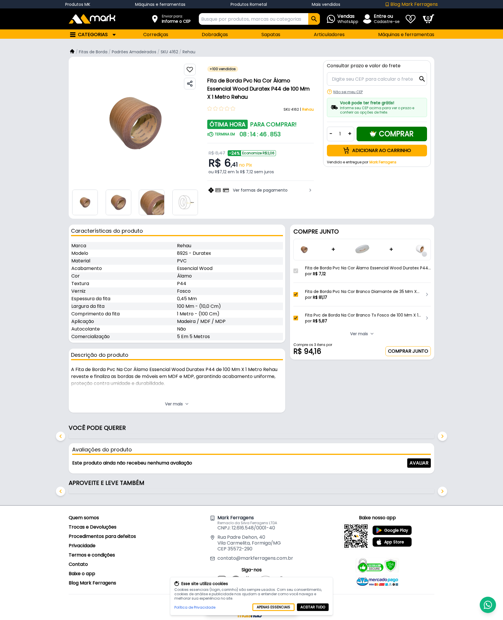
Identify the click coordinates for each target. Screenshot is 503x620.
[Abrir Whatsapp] (488, 605)
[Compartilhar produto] (190, 83)
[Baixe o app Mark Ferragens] (356, 536)
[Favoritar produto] (190, 69)
